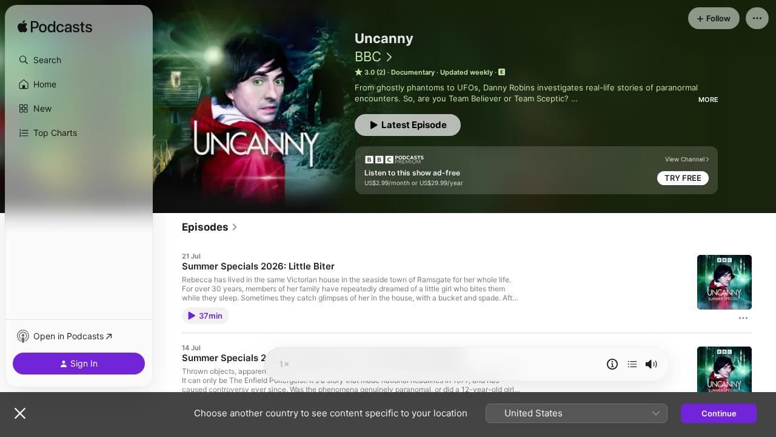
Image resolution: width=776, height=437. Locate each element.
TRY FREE (682, 178)
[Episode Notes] (612, 364)
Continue (719, 413)
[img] (55, 27)
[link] (210, 227)
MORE (708, 99)
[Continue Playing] (632, 364)
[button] (78, 60)
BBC (368, 56)
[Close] (20, 413)
